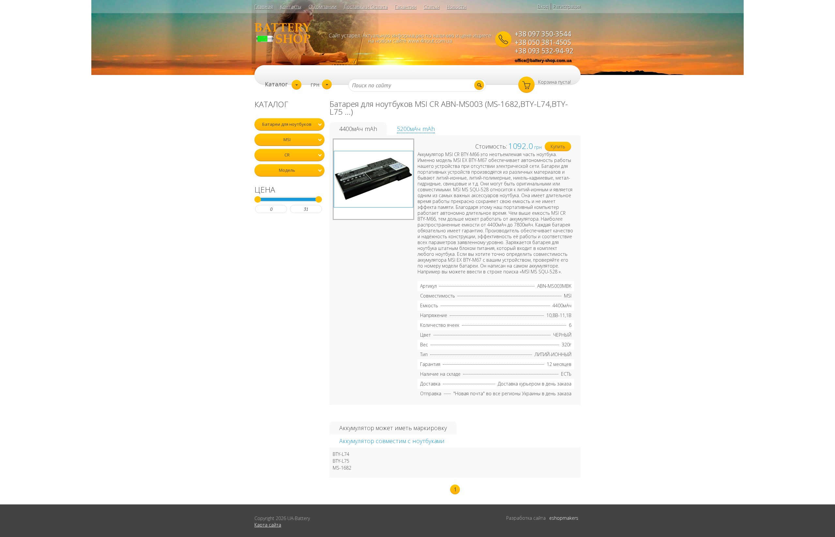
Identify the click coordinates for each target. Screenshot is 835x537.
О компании (323, 6)
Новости (456, 6)
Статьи (431, 6)
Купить (558, 146)
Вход (543, 6)
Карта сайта (267, 525)
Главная (263, 6)
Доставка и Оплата (365, 6)
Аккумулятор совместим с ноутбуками (392, 441)
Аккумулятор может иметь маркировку (393, 428)
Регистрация (567, 6)
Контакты (290, 6)
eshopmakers (563, 518)
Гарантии (405, 6)
